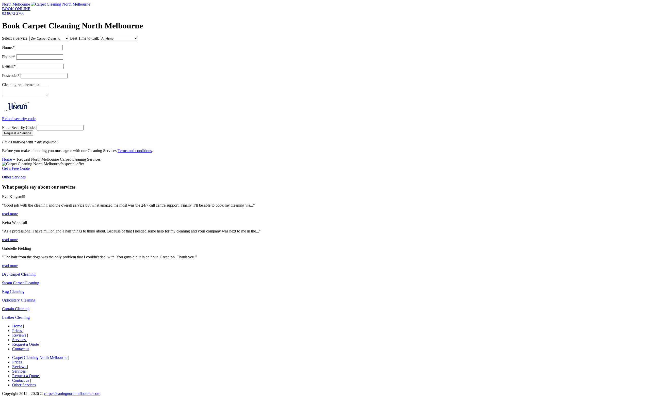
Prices (17, 330)
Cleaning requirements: (20, 84)
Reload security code (19, 118)
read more (10, 214)
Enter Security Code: (19, 127)
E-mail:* (9, 66)
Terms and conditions (135, 150)
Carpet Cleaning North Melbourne (40, 357)
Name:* (8, 47)
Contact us (20, 349)
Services (19, 340)
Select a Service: (15, 38)
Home (7, 159)
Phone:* (8, 57)
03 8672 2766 (13, 13)
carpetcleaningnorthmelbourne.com (72, 393)
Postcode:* (11, 75)
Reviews (19, 335)
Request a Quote (26, 344)
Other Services (14, 177)
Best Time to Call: (84, 38)
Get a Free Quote (16, 168)
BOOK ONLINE (16, 9)
